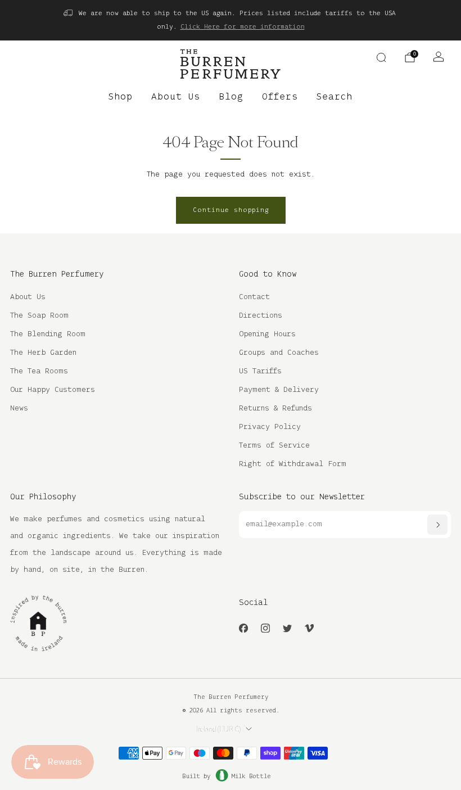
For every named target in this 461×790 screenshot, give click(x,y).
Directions (260, 315)
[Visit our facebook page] (243, 628)
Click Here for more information (242, 27)
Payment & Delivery (279, 390)
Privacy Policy (270, 427)
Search (334, 97)
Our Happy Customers (52, 390)
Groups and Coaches (279, 352)
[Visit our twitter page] (287, 628)
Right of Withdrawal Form (292, 464)
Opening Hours (267, 334)
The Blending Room (47, 334)
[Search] (381, 57)
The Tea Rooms (39, 371)
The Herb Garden (43, 352)
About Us (175, 97)
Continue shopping (231, 210)
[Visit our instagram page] (265, 628)
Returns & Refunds (275, 408)
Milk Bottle (251, 776)
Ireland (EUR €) (218, 729)
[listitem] (230, 20)
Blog (231, 97)
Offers (280, 97)
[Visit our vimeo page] (309, 628)
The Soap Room (39, 315)
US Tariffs (260, 371)
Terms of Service (274, 445)
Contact (254, 297)
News (19, 408)
